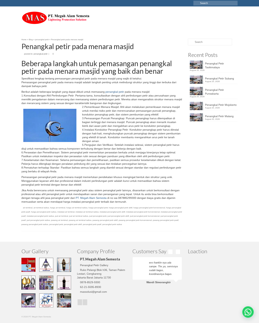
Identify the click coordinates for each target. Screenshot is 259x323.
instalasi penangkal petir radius (40, 216)
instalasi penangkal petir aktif (112, 212)
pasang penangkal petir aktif (105, 220)
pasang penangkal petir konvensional (135, 220)
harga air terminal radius (76, 208)
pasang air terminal (59, 220)
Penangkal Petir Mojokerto (221, 104)
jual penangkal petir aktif (118, 216)
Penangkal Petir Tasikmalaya (214, 65)
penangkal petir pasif (92, 224)
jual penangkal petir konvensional (144, 216)
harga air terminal (57, 208)
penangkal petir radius (112, 224)
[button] (248, 312)
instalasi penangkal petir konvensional (143, 212)
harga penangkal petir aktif (120, 208)
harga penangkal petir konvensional (149, 208)
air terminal (27, 208)
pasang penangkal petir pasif (165, 220)
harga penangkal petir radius (43, 212)
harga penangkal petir (98, 208)
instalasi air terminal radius (87, 212)
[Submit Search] (196, 3)
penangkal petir (41, 54)
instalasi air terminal (66, 212)
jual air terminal (61, 216)
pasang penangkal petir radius (34, 224)
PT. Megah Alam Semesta (91, 197)
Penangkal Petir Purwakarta (214, 91)
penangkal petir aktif (73, 224)
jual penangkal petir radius (38, 220)
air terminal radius (41, 208)
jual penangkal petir (97, 216)
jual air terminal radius (78, 216)
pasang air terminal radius (80, 220)
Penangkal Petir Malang (219, 116)
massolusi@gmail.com (93, 291)
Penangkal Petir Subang (219, 78)
